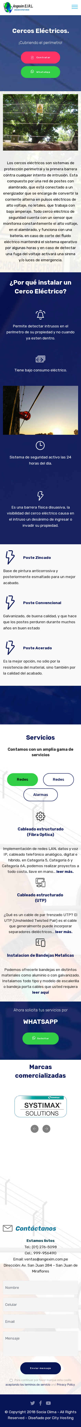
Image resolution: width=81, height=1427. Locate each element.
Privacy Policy (66, 1384)
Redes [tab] (22, 779)
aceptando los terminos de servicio (28, 1384)
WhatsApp (43, 72)
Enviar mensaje (40, 1368)
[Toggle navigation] (75, 6)
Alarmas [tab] (40, 794)
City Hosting (63, 1418)
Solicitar (43, 1038)
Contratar (43, 57)
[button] (35, 1129)
